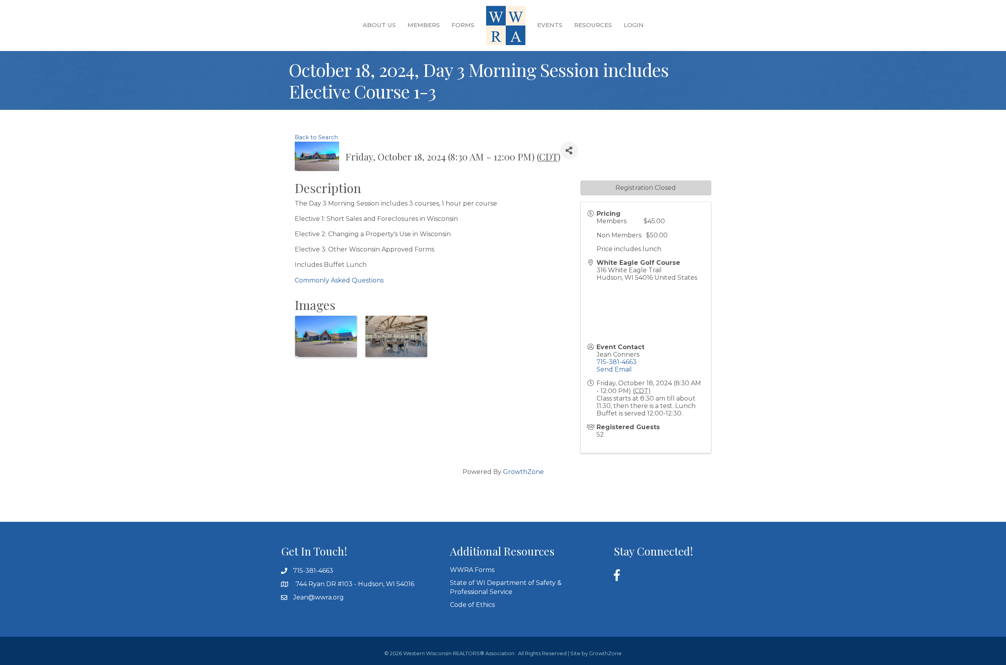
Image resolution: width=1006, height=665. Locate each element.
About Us (379, 25)
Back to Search (316, 137)
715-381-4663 (617, 362)
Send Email (614, 369)
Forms (463, 25)
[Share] (569, 150)
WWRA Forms (472, 570)
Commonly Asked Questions (339, 280)
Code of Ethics (472, 605)
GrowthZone (523, 472)
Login (634, 25)
